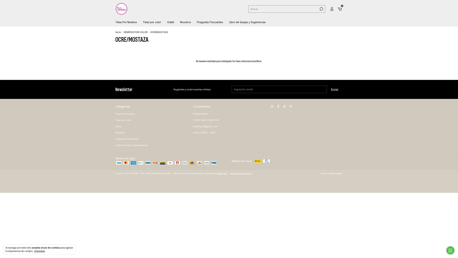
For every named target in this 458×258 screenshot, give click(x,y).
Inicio (118, 32)
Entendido (39, 251)
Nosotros (185, 22)
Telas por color (152, 22)
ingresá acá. (222, 173)
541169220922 (200, 114)
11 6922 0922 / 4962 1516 (206, 120)
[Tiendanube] (331, 173)
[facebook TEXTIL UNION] (278, 106)
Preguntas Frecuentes (210, 22)
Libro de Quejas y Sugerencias (247, 22)
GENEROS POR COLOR (136, 32)
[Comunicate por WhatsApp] (450, 250)
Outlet (170, 22)
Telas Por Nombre (126, 22)
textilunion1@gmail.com (205, 126)
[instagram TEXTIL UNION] (272, 106)
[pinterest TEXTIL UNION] (290, 106)
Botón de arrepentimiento (241, 173)
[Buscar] (321, 9)
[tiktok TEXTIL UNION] (284, 106)
